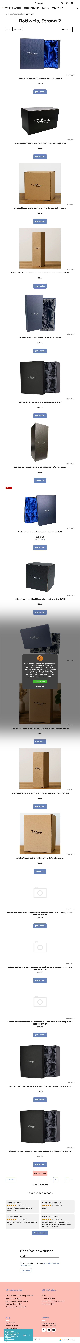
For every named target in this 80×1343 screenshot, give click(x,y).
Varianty (38, 480)
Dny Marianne (10, 1322)
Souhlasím (41, 681)
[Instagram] (48, 1330)
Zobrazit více (40, 1233)
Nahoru (11, 1180)
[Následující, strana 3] (66, 1179)
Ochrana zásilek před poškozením (53, 1301)
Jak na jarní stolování (13, 1325)
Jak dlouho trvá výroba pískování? (20, 1295)
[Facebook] (44, 1330)
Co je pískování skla (48, 1298)
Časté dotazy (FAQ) (48, 1304)
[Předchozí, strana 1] (55, 1179)
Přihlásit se (26, 1270)
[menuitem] (11, 8)
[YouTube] (53, 1330)
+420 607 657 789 (49, 1325)
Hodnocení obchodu (40, 1192)
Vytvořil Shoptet (68, 1340)
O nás (44, 1295)
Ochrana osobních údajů (16, 1307)
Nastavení (40, 686)
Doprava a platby (13, 1298)
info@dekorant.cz (49, 1323)
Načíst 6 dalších (40, 1173)
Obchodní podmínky (14, 1304)
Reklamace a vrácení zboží (17, 1301)
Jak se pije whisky (12, 1328)
